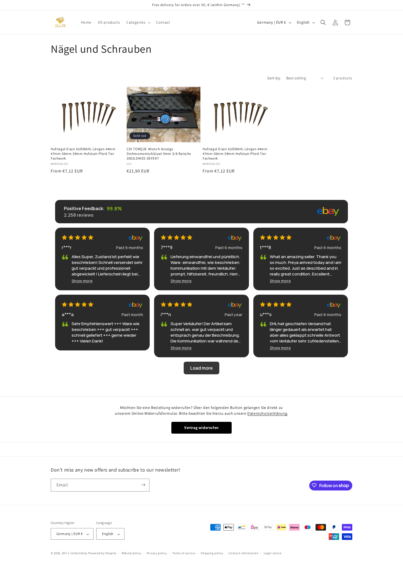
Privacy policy (157, 553)
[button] (138, 22)
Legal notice (272, 553)
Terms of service (183, 553)
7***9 (166, 247)
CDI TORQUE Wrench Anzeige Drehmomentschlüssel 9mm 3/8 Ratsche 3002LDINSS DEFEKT (159, 153)
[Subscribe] (143, 484)
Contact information (243, 553)
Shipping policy (212, 553)
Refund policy (131, 553)
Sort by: (273, 78)
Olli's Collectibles (74, 553)
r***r (67, 247)
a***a (68, 314)
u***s (266, 314)
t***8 (265, 247)
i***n (166, 314)
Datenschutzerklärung (267, 413)
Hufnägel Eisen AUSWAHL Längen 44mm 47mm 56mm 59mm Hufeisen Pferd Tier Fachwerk (83, 153)
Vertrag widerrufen (201, 427)
